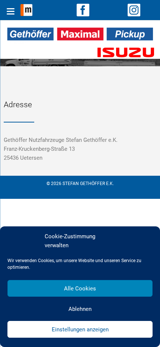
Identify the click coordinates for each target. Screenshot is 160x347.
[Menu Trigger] (10, 11)
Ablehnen (80, 309)
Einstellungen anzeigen (80, 329)
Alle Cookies (80, 288)
